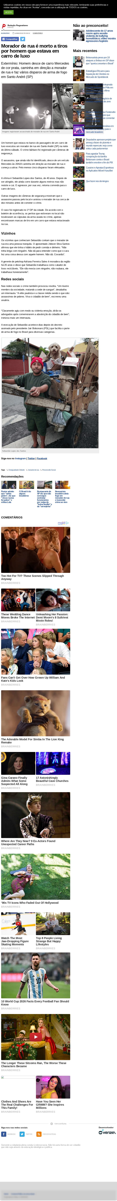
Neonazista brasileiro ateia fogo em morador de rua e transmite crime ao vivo (62, 496)
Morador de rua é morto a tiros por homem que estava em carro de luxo (34, 50)
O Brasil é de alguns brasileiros (25, 493)
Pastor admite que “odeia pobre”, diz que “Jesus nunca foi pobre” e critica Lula (8, 496)
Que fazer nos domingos (97, 181)
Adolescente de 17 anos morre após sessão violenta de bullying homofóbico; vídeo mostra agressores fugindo (101, 35)
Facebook (42, 458)
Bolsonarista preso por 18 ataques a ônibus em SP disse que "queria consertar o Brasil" (100, 60)
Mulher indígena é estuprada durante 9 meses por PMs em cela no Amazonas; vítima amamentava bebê (99, 89)
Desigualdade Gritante (17, 470)
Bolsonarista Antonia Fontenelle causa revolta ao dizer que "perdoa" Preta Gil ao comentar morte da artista (100, 116)
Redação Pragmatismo (18, 25)
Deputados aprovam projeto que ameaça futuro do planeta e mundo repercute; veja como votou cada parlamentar (101, 144)
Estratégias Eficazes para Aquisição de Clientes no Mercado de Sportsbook (97, 74)
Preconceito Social (49, 470)
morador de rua (33, 470)
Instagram (20, 458)
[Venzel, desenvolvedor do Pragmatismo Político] (107, 1131)
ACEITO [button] (8, 12)
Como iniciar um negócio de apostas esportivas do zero (99, 100)
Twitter (31, 458)
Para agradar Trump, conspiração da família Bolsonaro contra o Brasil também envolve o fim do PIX (99, 158)
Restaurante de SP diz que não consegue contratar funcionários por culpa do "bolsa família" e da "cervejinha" (44, 498)
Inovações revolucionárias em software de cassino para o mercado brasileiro (100, 129)
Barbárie (5, 33)
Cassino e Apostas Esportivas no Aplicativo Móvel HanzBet (100, 169)
